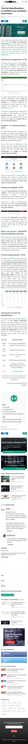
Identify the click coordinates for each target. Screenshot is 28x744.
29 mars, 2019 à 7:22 (10, 510)
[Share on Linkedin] (7, 21)
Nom (2, 575)
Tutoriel (23, 711)
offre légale (4, 714)
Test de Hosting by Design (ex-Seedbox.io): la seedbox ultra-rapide (18, 613)
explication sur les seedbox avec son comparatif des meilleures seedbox (14, 51)
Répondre (9, 530)
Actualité (4, 702)
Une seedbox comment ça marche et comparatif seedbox (18, 604)
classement (10, 705)
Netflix (18, 711)
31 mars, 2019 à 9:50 (11, 536)
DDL (19, 702)
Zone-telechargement (6, 711)
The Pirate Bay (21, 708)
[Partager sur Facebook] (2, 21)
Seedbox (3, 5)
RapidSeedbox (5, 43)
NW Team (14, 499)
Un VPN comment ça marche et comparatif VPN (18, 496)
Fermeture (18, 705)
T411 (15, 708)
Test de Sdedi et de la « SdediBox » (16, 621)
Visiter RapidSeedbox (17, 371)
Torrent (15, 429)
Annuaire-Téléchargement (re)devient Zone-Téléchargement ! (16, 670)
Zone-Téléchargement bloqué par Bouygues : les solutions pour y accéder (16, 693)
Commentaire (4, 557)
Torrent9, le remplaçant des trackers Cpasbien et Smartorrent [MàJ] (15, 687)
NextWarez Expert (19, 40)
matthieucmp (11, 535)
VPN (14, 711)
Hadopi (10, 708)
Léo (16, 16)
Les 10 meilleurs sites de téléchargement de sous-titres (16, 681)
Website (3, 586)
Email (3, 580)
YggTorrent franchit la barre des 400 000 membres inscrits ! (16, 675)
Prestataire (6, 429)
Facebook (13, 376)
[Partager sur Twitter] (5, 21)
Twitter (20, 376)
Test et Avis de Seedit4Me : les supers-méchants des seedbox (18, 478)
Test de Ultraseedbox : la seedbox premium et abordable (17, 487)
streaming (4, 705)
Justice (14, 702)
